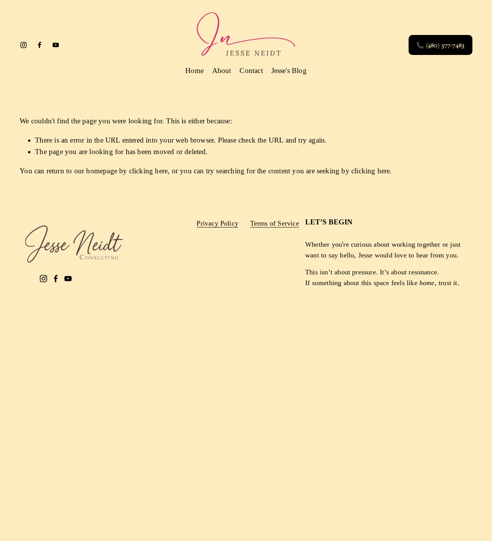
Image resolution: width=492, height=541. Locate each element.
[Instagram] (23, 45)
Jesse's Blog (289, 70)
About (221, 70)
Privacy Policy (217, 223)
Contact (251, 70)
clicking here (148, 171)
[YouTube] (56, 45)
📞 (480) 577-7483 (440, 45)
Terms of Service (274, 223)
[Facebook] (39, 45)
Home (194, 70)
